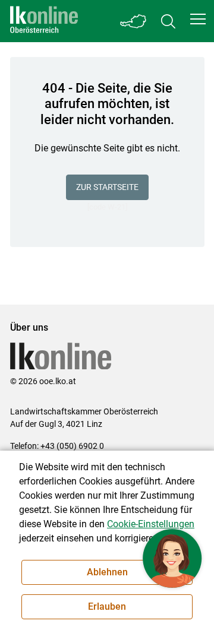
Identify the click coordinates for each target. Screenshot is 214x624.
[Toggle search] (168, 21)
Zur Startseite (107, 187)
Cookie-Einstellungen (150, 524)
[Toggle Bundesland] (134, 21)
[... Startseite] (44, 21)
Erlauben (107, 606)
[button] (198, 19)
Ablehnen (107, 572)
